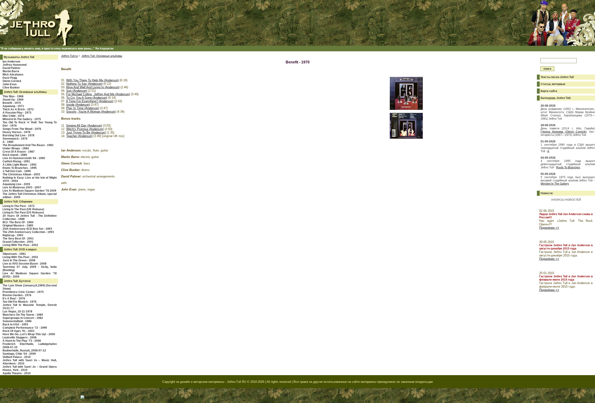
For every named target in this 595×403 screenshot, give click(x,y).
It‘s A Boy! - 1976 (14, 298)
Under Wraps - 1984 (16, 148)
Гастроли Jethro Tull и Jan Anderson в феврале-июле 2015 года (566, 278)
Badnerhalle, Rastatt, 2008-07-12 (24, 350)
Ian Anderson (11, 61)
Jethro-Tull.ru (69, 56)
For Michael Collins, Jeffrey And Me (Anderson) (98, 94)
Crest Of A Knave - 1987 (19, 151)
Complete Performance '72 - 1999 (25, 327)
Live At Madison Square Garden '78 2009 (29, 190)
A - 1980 (8, 142)
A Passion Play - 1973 (17, 112)
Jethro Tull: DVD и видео (20, 249)
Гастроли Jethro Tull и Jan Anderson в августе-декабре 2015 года (566, 247)
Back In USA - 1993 (15, 324)
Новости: (547, 193)
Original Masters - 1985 (18, 225)
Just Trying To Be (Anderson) (86, 132)
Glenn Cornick (12, 81)
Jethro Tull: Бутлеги (17, 281)
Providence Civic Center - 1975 (23, 292)
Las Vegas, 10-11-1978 (17, 311)
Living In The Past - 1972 (19, 206)
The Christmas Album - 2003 (21, 174)
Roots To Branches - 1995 (20, 168)
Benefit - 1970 (12, 103)
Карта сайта (549, 91)
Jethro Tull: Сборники (18, 201)
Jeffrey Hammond (14, 64)
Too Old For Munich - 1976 (19, 301)
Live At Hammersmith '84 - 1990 (24, 158)
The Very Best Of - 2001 (18, 238)
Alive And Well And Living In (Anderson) (92, 87)
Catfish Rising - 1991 (16, 161)
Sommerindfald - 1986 (17, 321)
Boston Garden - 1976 (17, 295)
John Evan (10, 84)
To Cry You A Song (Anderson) (86, 97)
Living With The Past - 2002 (20, 245)
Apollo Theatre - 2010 (17, 373)
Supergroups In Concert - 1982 (23, 318)
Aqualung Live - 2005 (16, 184)
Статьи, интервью (553, 84)
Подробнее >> (549, 227)
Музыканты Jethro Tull (19, 57)
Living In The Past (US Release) (23, 212)
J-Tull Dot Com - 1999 (17, 171)
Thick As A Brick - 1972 (18, 109)
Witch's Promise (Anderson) (85, 129)
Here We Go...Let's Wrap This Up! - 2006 (29, 334)
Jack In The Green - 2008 (19, 260)
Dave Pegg (10, 77)
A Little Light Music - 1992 (19, 164)
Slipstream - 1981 (14, 254)
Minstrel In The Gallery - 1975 (22, 119)
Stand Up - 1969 (13, 99)
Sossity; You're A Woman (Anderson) (91, 111)
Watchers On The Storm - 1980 (23, 314)
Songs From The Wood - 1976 (22, 129)
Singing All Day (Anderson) (84, 125)
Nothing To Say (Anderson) (84, 83)
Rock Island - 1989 (15, 155)
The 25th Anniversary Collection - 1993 (28, 232)
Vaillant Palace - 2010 (17, 357)
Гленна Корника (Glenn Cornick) (563, 131)
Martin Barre (11, 71)
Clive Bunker (11, 87)
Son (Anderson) (76, 90)
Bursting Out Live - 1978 (18, 135)
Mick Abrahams (13, 74)
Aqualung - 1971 (13, 106)
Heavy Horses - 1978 (16, 132)
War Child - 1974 (13, 116)
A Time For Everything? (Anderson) (89, 101)
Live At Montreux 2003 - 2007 (22, 187)
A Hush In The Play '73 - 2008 (22, 340)
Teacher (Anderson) (79, 136)
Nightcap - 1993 (13, 235)
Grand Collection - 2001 (18, 241)
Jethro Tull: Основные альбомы (25, 92)
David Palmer (11, 68)
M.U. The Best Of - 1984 (18, 222)
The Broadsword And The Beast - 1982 (28, 145)
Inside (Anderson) (78, 104)
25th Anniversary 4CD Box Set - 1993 (27, 228)
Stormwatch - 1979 (15, 138)
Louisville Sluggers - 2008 (19, 337)
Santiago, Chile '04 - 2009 (19, 353)
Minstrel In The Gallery (555, 183)
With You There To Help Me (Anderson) (92, 80)
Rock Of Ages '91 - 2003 (18, 331)
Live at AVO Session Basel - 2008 (24, 263)
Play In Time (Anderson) (82, 108)
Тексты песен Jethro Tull (557, 77)
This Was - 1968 (13, 96)
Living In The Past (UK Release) (23, 209)
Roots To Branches (568, 167)
